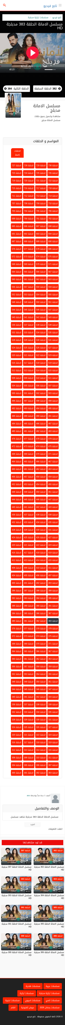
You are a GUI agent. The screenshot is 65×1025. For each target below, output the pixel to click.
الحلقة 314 (41, 750)
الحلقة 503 (53, 393)
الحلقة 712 (28, 196)
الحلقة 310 (41, 758)
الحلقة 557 (28, 287)
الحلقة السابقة (45, 88)
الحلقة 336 (16, 704)
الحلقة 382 (41, 621)
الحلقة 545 (28, 310)
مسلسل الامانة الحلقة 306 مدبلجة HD (49, 953)
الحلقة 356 (16, 667)
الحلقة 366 (41, 651)
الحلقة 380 (16, 621)
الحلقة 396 (16, 591)
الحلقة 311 (53, 758)
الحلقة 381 (28, 621)
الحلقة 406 (41, 575)
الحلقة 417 (28, 553)
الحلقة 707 (16, 203)
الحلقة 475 (53, 446)
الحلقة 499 (53, 401)
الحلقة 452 (16, 484)
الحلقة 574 (41, 257)
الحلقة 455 (53, 484)
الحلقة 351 (53, 682)
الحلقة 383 (53, 621)
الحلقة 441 (28, 507)
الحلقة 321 (28, 735)
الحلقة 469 (28, 454)
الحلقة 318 (41, 742)
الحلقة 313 (28, 750)
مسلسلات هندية (33, 986)
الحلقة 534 (41, 332)
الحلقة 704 (28, 211)
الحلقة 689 (41, 241)
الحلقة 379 (53, 629)
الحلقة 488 (16, 416)
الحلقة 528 (16, 340)
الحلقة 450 (41, 492)
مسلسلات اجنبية (12, 1000)
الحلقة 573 (28, 257)
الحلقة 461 (28, 469)
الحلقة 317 (28, 742)
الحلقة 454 (41, 484)
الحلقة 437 (28, 515)
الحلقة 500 (16, 393)
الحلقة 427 (53, 537)
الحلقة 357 (28, 667)
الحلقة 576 (16, 249)
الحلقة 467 (53, 462)
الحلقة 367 (53, 651)
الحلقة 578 (41, 249)
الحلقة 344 (16, 689)
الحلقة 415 (53, 560)
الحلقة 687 (16, 241)
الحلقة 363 (53, 659)
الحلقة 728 (28, 165)
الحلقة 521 (28, 355)
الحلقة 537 (28, 325)
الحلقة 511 (53, 378)
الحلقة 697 (41, 226)
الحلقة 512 (16, 370)
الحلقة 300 (16, 773)
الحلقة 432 (16, 522)
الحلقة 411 (53, 568)
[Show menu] (60, 5)
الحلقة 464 (16, 462)
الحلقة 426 (41, 537)
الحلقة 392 (16, 598)
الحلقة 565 (28, 272)
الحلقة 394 (41, 598)
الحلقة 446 (41, 500)
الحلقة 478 (41, 439)
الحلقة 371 (53, 644)
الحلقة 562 (41, 279)
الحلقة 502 (41, 393)
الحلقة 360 (16, 659)
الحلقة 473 (28, 446)
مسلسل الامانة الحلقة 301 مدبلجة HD (16, 925)
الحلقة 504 (16, 386)
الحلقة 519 (53, 363)
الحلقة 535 (53, 332)
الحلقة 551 (53, 302)
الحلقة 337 (28, 704)
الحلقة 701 (41, 219)
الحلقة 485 (28, 424)
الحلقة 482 (41, 431)
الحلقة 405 (28, 575)
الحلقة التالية (18, 88)
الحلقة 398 (41, 591)
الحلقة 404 (16, 575)
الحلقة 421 (28, 545)
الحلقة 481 (28, 431)
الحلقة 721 (41, 181)
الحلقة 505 (28, 386)
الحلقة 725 (41, 173)
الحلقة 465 (28, 462)
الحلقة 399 (53, 591)
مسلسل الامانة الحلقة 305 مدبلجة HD (49, 925)
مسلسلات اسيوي (32, 1000)
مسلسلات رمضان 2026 (49, 1008)
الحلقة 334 (41, 712)
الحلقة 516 (16, 363)
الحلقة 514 (41, 370)
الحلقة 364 (16, 651)
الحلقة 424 (16, 537)
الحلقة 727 (16, 165)
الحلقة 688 (28, 241)
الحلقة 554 (41, 295)
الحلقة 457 (28, 477)
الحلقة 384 (16, 613)
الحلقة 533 (28, 332)
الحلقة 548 (16, 302)
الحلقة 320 (16, 735)
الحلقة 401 (28, 583)
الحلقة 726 (53, 173)
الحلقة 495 (53, 408)
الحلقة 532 (16, 332)
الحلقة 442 (41, 507)
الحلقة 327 (53, 727)
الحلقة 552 (16, 295)
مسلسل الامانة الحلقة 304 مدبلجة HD (49, 896)
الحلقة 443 (53, 507)
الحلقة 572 (16, 257)
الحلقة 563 (53, 279)
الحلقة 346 (41, 689)
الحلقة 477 (28, 439)
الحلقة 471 (53, 454)
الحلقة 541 (28, 317)
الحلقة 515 (53, 370)
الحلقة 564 (16, 272)
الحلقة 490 (41, 416)
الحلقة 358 (41, 667)
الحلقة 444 (16, 500)
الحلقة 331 (53, 720)
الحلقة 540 (16, 317)
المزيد (32, 824)
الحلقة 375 (53, 636)
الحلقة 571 (53, 264)
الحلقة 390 (41, 606)
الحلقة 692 (28, 234)
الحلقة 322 (41, 735)
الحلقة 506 (41, 386)
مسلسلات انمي (52, 1000)
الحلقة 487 (53, 424)
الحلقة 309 (28, 758)
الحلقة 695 (16, 226)
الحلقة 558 (41, 287)
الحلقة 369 (28, 644)
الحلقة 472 (16, 446)
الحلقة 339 (53, 704)
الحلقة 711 (16, 196)
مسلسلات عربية (52, 986)
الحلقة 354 (41, 674)
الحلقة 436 (16, 515)
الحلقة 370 (41, 644)
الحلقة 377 (28, 629)
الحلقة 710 (53, 203)
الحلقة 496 (16, 401)
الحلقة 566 (41, 272)
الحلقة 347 (53, 689)
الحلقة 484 (16, 424)
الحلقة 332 (16, 712)
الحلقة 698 (53, 226)
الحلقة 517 (28, 363)
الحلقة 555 (53, 295)
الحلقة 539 (53, 325)
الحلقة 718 (53, 188)
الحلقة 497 (28, 401)
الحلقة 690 (53, 241)
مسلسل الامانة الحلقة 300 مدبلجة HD (16, 953)
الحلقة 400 (16, 583)
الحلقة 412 (16, 560)
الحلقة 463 (53, 469)
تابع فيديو (50, 6)
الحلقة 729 (41, 165)
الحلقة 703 (16, 211)
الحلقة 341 (28, 697)
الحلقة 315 (53, 750)
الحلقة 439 (53, 515)
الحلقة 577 (28, 249)
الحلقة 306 (41, 765)
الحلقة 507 (53, 386)
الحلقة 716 (28, 188)
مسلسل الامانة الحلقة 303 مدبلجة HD (16, 896)
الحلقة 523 (53, 355)
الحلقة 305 (28, 765)
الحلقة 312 (16, 750)
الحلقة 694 (53, 234)
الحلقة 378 (41, 629)
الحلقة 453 (28, 484)
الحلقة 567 (53, 272)
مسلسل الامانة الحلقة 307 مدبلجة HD (16, 868)
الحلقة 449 (28, 492)
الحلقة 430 (41, 530)
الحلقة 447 (53, 500)
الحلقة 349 (28, 682)
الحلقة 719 (16, 181)
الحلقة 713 (41, 196)
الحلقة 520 (16, 355)
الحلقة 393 (28, 598)
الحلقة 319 (53, 742)
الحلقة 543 (53, 317)
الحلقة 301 (28, 773)
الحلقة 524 (16, 348)
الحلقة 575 (53, 257)
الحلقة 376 (16, 629)
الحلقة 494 (41, 408)
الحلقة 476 (16, 439)
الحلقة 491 (53, 416)
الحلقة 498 (41, 401)
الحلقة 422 (41, 545)
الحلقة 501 (28, 393)
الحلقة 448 (16, 492)
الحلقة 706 (53, 211)
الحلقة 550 (41, 302)
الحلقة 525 (28, 348)
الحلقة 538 (41, 325)
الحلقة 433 (28, 522)
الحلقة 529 (28, 340)
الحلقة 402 (41, 583)
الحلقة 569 (28, 264)
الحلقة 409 (28, 568)
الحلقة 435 (53, 522)
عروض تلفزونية (27, 1008)
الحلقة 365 (28, 651)
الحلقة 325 (28, 727)
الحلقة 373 (28, 636)
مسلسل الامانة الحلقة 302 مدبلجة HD (49, 868)
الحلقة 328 (16, 720)
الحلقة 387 (53, 613)
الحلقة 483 (53, 431)
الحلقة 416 (16, 553)
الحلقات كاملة (17, 153)
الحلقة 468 (16, 454)
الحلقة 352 (16, 674)
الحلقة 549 (28, 302)
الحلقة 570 (41, 264)
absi (28, 795)
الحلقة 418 (41, 553)
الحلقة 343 (53, 697)
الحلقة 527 (53, 348)
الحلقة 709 (41, 203)
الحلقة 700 (28, 219)
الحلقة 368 (16, 644)
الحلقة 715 (16, 188)
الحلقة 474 (41, 446)
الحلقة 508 (16, 378)
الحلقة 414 (41, 560)
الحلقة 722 (53, 181)
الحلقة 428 (16, 530)
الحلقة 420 (16, 545)
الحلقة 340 (16, 697)
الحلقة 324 (16, 727)
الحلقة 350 (41, 682)
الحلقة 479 (53, 439)
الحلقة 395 (53, 598)
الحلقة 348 (16, 682)
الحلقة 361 (28, 659)
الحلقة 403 (53, 583)
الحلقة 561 (28, 279)
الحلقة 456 (16, 477)
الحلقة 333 (28, 712)
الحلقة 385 (28, 613)
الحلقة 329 (28, 720)
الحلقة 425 (28, 537)
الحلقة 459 (53, 477)
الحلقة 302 (41, 773)
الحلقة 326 (41, 727)
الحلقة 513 (28, 370)
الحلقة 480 (16, 431)
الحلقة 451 (53, 492)
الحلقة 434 (41, 522)
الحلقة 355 (53, 674)
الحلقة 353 (28, 674)
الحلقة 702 (53, 219)
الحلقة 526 (41, 348)
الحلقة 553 (28, 295)
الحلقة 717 (41, 188)
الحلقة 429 (28, 530)
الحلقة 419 (53, 553)
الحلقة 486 (41, 424)
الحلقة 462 (41, 469)
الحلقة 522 (41, 355)
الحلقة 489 (28, 416)
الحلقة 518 (41, 363)
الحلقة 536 (16, 325)
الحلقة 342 (41, 697)
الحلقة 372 (16, 636)
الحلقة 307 (53, 765)
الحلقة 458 (41, 477)
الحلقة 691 (16, 234)
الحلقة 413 (28, 560)
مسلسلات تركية (27, 993)
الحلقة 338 (41, 704)
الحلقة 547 (53, 310)
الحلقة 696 (28, 226)
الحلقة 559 (53, 287)
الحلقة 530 (41, 340)
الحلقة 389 (28, 606)
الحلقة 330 (41, 720)
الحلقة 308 (16, 758)
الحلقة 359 (53, 667)
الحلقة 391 (53, 606)
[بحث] (4, 5)
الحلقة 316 (16, 742)
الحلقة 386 (41, 613)
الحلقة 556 (16, 287)
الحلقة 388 (16, 606)
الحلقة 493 (28, 408)
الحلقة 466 (41, 462)
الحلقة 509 (28, 378)
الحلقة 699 (16, 219)
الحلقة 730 (53, 165)
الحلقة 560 (16, 279)
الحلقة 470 (41, 454)
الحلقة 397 (28, 591)
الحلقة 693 (41, 234)
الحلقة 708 (28, 203)
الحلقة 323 (53, 735)
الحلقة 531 (53, 340)
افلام (13, 1008)
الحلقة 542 (41, 317)
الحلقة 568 (16, 264)
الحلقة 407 (53, 575)
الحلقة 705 (41, 211)
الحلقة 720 (28, 181)
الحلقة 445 (28, 500)
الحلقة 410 (41, 568)
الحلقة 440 (16, 507)
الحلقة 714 (53, 196)
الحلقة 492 (16, 408)
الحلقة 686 (53, 249)
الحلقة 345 (28, 689)
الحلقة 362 (41, 659)
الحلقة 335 (53, 712)
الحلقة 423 (53, 545)
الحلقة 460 (16, 469)
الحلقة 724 (28, 173)
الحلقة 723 (16, 173)
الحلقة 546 (41, 310)
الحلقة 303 (53, 773)
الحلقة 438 (41, 515)
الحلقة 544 (16, 310)
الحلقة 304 (16, 765)
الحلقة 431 (53, 530)
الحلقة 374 (41, 636)
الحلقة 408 (16, 568)
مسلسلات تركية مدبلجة (38, 17)
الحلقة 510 (41, 378)
